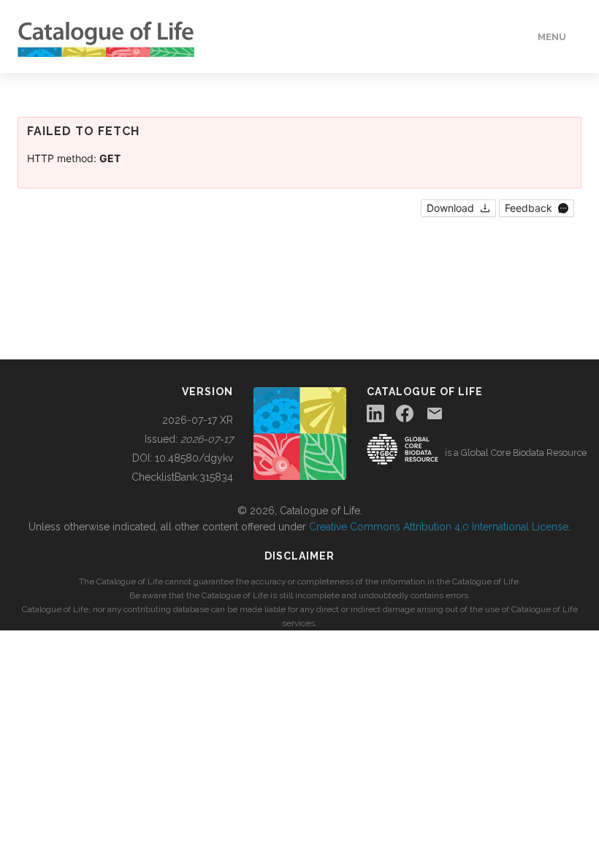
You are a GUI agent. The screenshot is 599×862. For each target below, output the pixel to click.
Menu (552, 36)
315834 (216, 477)
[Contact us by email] (434, 413)
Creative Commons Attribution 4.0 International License (438, 527)
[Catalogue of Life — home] (299, 432)
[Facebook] (404, 413)
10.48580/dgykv (194, 458)
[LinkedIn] (375, 413)
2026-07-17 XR (197, 420)
